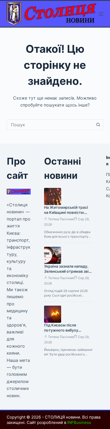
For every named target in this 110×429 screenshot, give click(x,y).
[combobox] (50, 124)
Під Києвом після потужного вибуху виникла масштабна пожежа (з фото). (62, 333)
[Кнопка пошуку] (98, 125)
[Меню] (101, 14)
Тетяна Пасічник (61, 219)
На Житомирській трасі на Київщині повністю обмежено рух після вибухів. (66, 215)
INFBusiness (79, 422)
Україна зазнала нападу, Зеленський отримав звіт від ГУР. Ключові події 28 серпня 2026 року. (67, 274)
